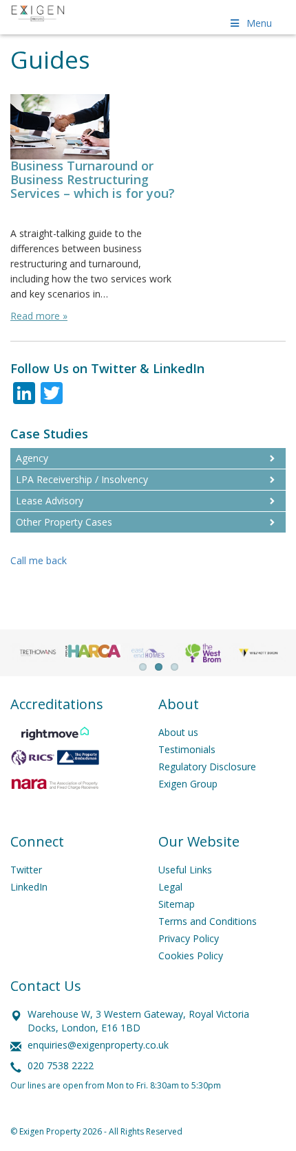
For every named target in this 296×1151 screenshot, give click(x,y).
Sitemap (176, 903)
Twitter (26, 869)
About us (178, 732)
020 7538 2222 (61, 1065)
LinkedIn (28, 886)
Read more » (38, 315)
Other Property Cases (64, 521)
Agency (32, 458)
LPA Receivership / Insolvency (82, 479)
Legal (170, 886)
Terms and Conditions (207, 921)
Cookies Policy (190, 955)
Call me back (38, 560)
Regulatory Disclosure (207, 766)
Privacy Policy (188, 938)
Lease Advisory (49, 500)
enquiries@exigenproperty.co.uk (98, 1044)
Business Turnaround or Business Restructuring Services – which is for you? (92, 179)
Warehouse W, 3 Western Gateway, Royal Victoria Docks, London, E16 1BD (138, 1020)
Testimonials (186, 749)
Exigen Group (188, 783)
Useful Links (185, 869)
